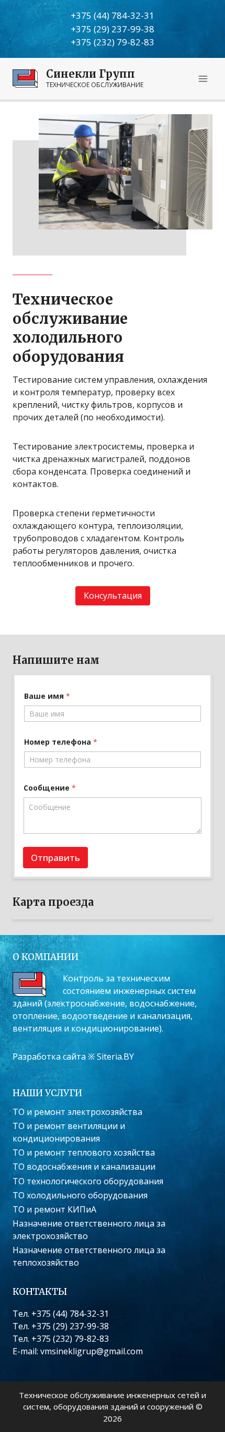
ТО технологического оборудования (88, 1181)
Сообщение (50, 787)
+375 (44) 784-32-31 (112, 15)
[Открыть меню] (202, 78)
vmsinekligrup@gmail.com (91, 1351)
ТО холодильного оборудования (80, 1195)
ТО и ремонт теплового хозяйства (84, 1152)
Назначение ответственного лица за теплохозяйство (89, 1256)
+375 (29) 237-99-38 (112, 29)
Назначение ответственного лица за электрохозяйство (89, 1230)
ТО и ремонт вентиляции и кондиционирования (69, 1132)
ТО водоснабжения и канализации (84, 1166)
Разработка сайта (49, 1056)
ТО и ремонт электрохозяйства (77, 1112)
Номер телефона (60, 741)
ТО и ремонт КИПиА (54, 1209)
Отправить (55, 858)
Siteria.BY (115, 1056)
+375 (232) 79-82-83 (112, 42)
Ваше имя (47, 695)
